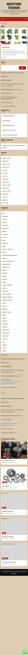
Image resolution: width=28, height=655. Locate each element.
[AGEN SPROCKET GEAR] (14, 450)
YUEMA (4, 351)
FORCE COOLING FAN (8, 261)
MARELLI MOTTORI (7, 285)
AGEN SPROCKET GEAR (8, 116)
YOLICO (4, 348)
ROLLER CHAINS (6, 312)
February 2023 (6, 182)
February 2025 (6, 164)
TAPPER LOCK (5, 333)
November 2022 (6, 185)
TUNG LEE (4, 339)
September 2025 (6, 158)
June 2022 (4, 197)
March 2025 (5, 161)
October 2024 (5, 167)
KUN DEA (4, 279)
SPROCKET (5, 327)
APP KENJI (5, 216)
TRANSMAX (5, 336)
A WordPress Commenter (8, 145)
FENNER (4, 258)
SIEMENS (4, 321)
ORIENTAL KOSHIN (7, 300)
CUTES (4, 237)
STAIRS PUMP (5, 330)
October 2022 (5, 188)
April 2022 (4, 200)
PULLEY (4, 306)
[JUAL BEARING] (14, 475)
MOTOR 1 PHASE (6, 294)
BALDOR (4, 219)
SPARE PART (5, 324)
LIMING (4, 282)
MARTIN (4, 288)
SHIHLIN (4, 318)
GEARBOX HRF (6, 47)
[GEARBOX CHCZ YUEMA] (14, 526)
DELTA (4, 240)
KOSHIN (4, 276)
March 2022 (5, 203)
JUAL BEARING (6, 120)
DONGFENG (5, 243)
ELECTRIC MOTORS (7, 249)
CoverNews (22, 571)
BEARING (4, 222)
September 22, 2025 (11, 462)
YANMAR (4, 345)
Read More (4, 57)
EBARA (4, 246)
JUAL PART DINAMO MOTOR (9, 135)
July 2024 (4, 170)
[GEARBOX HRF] (14, 36)
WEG (3, 342)
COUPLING (5, 234)
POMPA (4, 303)
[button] (2, 19)
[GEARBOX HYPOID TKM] (14, 501)
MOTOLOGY (5, 291)
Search (3, 62)
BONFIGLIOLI (5, 228)
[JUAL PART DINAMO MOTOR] (14, 551)
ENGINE (4, 252)
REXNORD (5, 309)
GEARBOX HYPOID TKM (8, 125)
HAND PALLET (6, 267)
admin (4, 49)
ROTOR (4, 315)
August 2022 (5, 194)
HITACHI (4, 270)
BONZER (4, 231)
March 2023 (5, 179)
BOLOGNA (5, 225)
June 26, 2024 (10, 49)
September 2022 (6, 191)
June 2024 (4, 173)
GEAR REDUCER (6, 43)
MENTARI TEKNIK (14, 5)
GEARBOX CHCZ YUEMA (8, 130)
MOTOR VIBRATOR (7, 297)
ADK (3, 213)
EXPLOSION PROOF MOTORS (9, 255)
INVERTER (5, 273)
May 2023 (4, 176)
